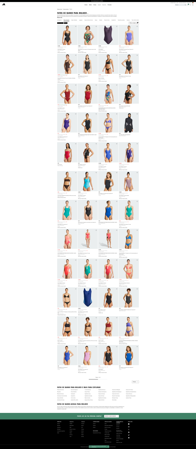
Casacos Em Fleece (129, 389)
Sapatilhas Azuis (88, 393)
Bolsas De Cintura (60, 393)
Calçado (99, 4)
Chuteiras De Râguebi (116, 389)
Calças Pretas (87, 391)
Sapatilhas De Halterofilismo (131, 391)
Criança (94, 4)
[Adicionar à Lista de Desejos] (76, 27)
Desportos (104, 4)
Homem (86, 4)
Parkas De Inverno (60, 389)
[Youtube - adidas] (133, 438)
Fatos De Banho (74, 391)
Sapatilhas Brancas (101, 389)
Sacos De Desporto (74, 389)
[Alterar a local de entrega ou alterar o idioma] (193, 3)
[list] (98, 20)
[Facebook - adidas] (133, 424)
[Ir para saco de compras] (193, 5)
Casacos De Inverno (115, 393)
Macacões (59, 391)
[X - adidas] (133, 429)
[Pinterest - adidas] (133, 432)
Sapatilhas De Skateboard (116, 391)
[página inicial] (3, 4)
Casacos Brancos (129, 393)
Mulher (90, 4)
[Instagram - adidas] (133, 427)
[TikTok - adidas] (133, 435)
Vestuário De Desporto (102, 391)
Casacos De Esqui (101, 393)
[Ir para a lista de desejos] (190, 5)
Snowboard (73, 393)
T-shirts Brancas (88, 389)
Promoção (109, 4)
